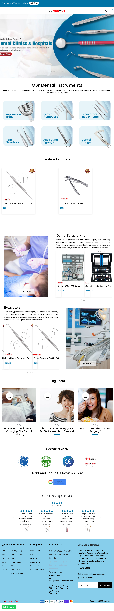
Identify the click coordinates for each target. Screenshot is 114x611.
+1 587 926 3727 (57, 575)
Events (4, 566)
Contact (5, 569)
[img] (57, 503)
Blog (19, 425)
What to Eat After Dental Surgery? (95, 430)
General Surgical (37, 569)
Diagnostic (34, 554)
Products (5, 558)
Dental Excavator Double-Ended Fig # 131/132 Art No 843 (29, 358)
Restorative (35, 562)
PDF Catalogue (17, 573)
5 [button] (61, 71)
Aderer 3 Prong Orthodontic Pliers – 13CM (77, 203)
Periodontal (35, 551)
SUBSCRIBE (105, 585)
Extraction (34, 558)
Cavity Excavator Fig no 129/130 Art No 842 (52, 358)
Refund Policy (16, 554)
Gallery (5, 562)
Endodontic (34, 566)
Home (4, 551)
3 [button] (56, 71)
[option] (57, 46)
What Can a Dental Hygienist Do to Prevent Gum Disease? (57, 430)
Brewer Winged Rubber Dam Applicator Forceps (23, 203)
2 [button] (53, 71)
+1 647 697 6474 (57, 572)
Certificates (15, 569)
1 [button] (51, 71)
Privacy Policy (16, 551)
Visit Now (18, 3)
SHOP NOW (26, 292)
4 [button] (59, 71)
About (4, 554)
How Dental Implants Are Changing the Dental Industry (19, 431)
